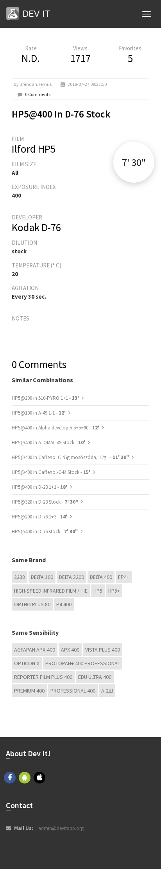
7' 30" (134, 162)
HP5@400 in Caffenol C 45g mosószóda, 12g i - (70, 457)
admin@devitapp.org (61, 828)
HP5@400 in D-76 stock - (45, 531)
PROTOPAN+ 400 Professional (82, 663)
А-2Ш (107, 690)
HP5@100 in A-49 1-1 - (39, 413)
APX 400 (70, 649)
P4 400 (64, 604)
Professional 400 (72, 690)
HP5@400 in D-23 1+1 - (40, 487)
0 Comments (37, 94)
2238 (19, 577)
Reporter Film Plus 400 (43, 676)
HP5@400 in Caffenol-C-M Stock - (51, 472)
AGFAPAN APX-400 (34, 649)
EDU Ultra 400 (94, 676)
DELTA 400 (101, 577)
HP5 (97, 590)
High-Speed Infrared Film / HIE (51, 590)
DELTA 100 (42, 577)
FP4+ (123, 577)
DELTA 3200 (71, 577)
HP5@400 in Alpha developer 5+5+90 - (56, 427)
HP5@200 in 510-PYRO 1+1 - (46, 398)
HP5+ (114, 590)
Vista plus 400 (102, 649)
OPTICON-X (26, 663)
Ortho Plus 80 (32, 604)
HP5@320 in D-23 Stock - (45, 502)
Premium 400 (29, 690)
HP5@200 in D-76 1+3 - (40, 516)
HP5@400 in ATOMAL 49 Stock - (49, 442)
